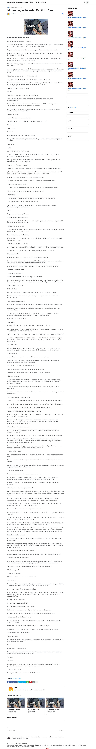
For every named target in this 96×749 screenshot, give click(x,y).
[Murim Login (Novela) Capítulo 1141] (16, 703)
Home (8, 7)
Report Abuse (73, 107)
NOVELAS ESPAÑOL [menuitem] (40, 2)
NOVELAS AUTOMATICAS (17, 2)
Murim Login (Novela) (16, 7)
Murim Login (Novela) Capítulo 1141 (14, 710)
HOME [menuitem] (31, 2)
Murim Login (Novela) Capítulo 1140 (34, 710)
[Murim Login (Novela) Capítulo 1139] (55, 703)
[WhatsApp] (27, 682)
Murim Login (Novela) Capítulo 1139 (53, 710)
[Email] (33, 682)
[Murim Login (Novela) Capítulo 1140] (36, 703)
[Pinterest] (30, 682)
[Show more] (36, 682)
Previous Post (11, 730)
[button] (84, 2)
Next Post (61, 730)
